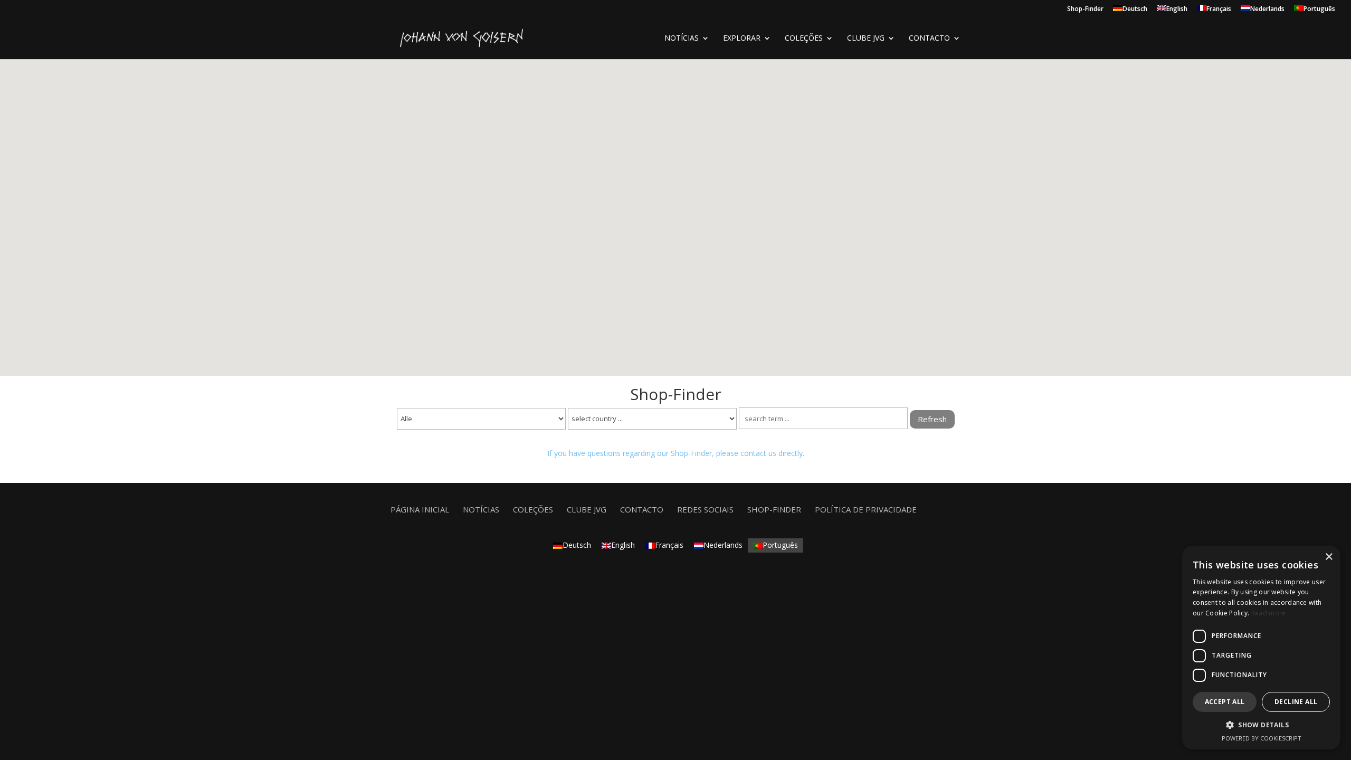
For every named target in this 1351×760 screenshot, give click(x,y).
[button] (1261, 725)
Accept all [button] (1225, 701)
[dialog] (1261, 647)
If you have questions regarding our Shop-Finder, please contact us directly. (675, 453)
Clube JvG (865, 38)
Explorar (741, 38)
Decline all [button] (1295, 701)
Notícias (681, 38)
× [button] (1329, 557)
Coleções (533, 509)
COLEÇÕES (804, 38)
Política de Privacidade (866, 509)
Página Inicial (420, 509)
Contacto (929, 38)
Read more (1268, 613)
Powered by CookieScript (1261, 738)
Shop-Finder (1085, 9)
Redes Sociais (705, 509)
